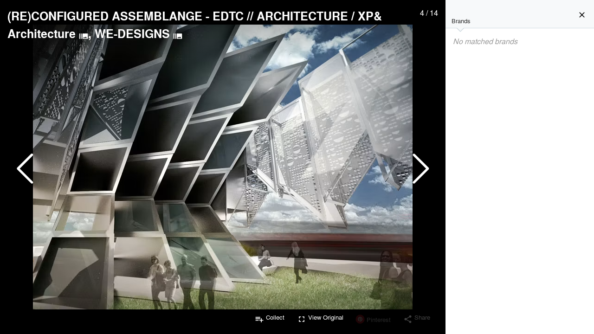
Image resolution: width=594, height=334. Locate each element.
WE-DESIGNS (132, 33)
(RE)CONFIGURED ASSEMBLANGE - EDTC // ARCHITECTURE (177, 15)
